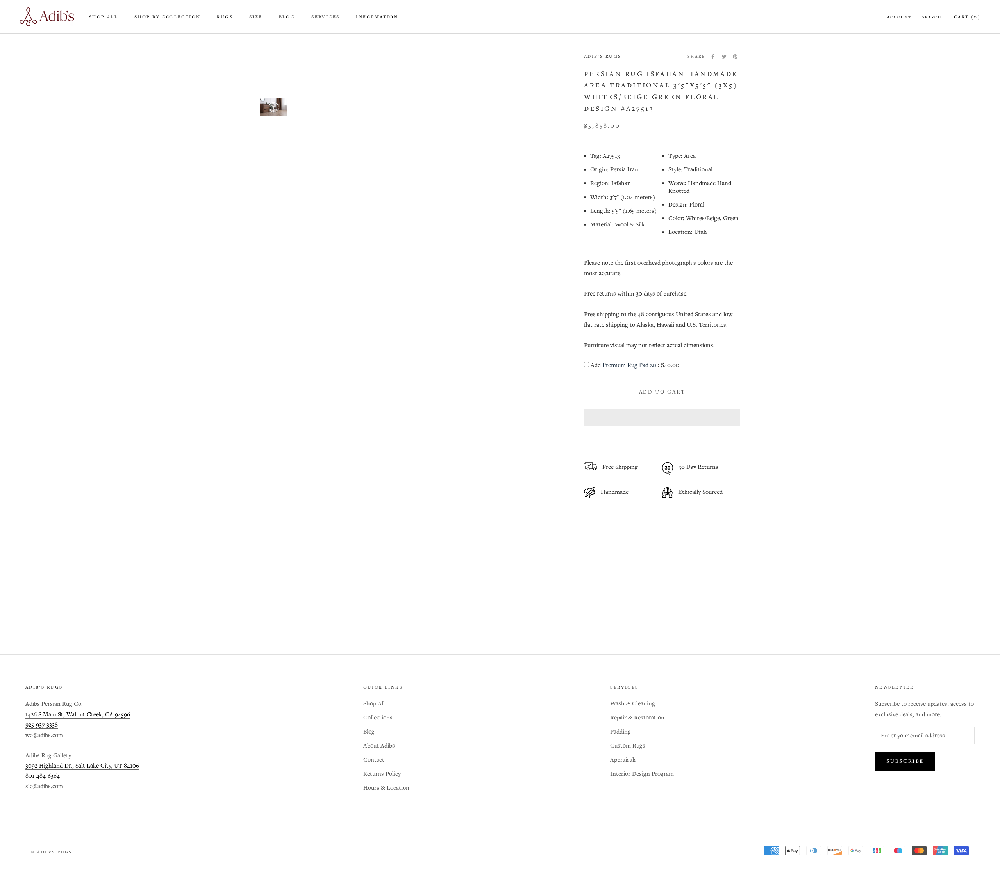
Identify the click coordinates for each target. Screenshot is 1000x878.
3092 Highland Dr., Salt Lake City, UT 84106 (82, 765)
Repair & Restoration (637, 717)
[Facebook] (713, 56)
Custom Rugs (627, 746)
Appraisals (623, 760)
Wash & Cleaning (632, 703)
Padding (620, 732)
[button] (662, 417)
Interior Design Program (642, 774)
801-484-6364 (42, 776)
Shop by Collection (167, 17)
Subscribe (905, 761)
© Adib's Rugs (51, 852)
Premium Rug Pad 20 (630, 365)
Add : (635, 365)
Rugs (225, 17)
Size (255, 17)
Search (931, 17)
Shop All (103, 17)
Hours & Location (386, 788)
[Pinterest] (735, 56)
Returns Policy (382, 774)
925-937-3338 (41, 724)
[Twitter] (724, 56)
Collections (378, 717)
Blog (287, 17)
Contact (373, 760)
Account (899, 17)
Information (377, 17)
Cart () (967, 17)
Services (325, 17)
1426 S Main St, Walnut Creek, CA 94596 (77, 714)
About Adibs (379, 746)
